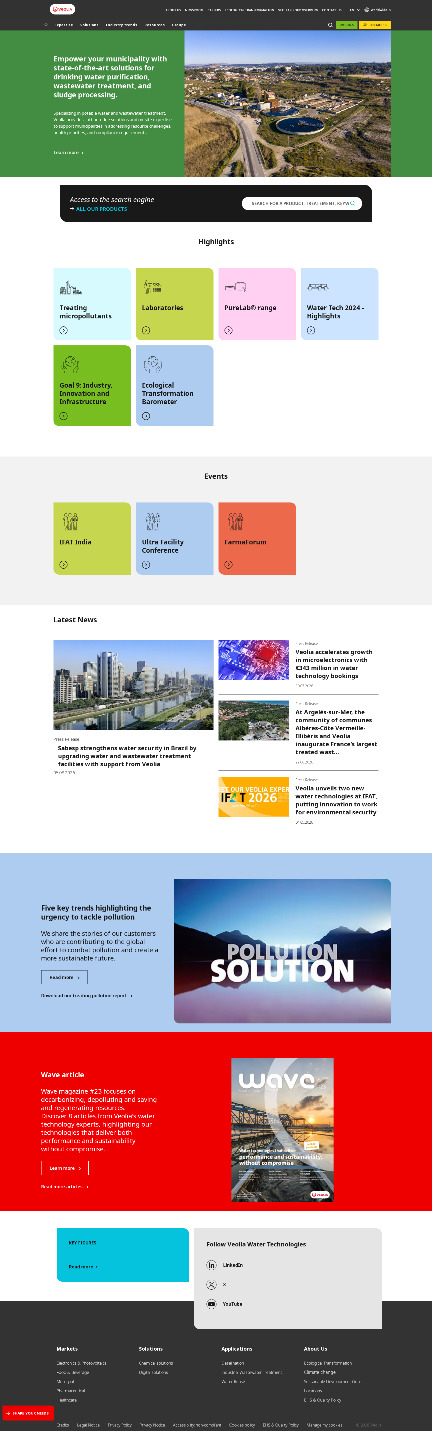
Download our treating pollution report (83, 995)
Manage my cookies (324, 1425)
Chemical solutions (156, 1363)
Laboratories (162, 307)
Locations (313, 1391)
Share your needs (30, 1413)
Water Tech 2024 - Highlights (335, 311)
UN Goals (347, 25)
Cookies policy (242, 1425)
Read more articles (61, 1187)
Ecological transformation (249, 10)
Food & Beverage (72, 1372)
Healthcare (66, 1400)
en (352, 10)
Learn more (66, 152)
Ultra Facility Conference (163, 546)
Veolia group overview (298, 10)
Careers (214, 10)
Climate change (320, 1372)
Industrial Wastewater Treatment (252, 1372)
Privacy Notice (152, 1425)
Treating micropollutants (86, 311)
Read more (62, 977)
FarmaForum (245, 541)
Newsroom (194, 10)
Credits (62, 1425)
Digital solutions (153, 1372)
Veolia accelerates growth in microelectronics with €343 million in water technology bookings (334, 664)
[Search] (330, 25)
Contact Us (332, 10)
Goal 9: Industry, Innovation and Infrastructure (86, 393)
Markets (67, 1348)
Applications (237, 1348)
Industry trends (122, 24)
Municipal (65, 1381)
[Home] (46, 25)
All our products (101, 209)
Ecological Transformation (328, 1363)
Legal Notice (88, 1425)
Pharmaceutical (70, 1391)
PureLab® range (250, 307)
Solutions (89, 24)
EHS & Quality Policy (322, 1400)
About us (173, 10)
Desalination (233, 1363)
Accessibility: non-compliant (197, 1425)
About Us (315, 1348)
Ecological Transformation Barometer (168, 393)
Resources (154, 24)
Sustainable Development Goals (333, 1381)
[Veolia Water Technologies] (62, 9)
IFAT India (76, 541)
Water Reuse (233, 1381)
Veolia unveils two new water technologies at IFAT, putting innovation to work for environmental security (337, 800)
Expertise (63, 24)
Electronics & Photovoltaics (81, 1363)
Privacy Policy (120, 1425)
